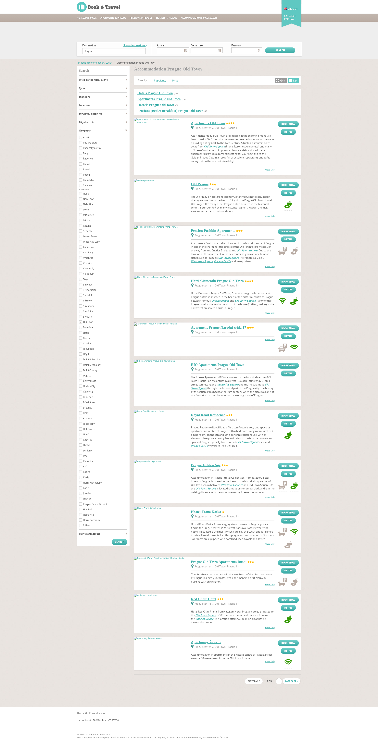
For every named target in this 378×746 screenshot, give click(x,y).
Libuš (86, 332)
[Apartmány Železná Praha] (160, 638)
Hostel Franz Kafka (206, 512)
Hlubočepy (89, 423)
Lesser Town (90, 236)
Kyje (85, 455)
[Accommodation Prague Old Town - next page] (279, 681)
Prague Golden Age (205, 465)
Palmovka (88, 180)
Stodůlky (87, 316)
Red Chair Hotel (203, 599)
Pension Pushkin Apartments (213, 231)
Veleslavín (88, 273)
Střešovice (88, 306)
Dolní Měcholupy (92, 364)
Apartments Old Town (208, 123)
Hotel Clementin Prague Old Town (217, 281)
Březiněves (89, 402)
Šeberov (87, 231)
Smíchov (87, 284)
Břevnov (87, 407)
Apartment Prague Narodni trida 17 (218, 327)
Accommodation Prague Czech (199, 17)
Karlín (86, 487)
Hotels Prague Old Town (155, 93)
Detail (288, 131)
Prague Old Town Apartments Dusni (218, 562)
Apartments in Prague (113, 17)
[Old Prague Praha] (160, 180)
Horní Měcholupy (92, 482)
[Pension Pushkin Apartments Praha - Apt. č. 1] (160, 227)
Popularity (160, 80)
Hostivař (87, 509)
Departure (197, 45)
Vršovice (87, 263)
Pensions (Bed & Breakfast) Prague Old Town (170, 111)
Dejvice (87, 375)
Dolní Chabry (90, 370)
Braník (86, 412)
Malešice (88, 327)
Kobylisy (87, 439)
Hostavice (88, 514)
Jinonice (87, 498)
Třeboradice (89, 289)
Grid (282, 80)
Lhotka (86, 445)
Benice (87, 338)
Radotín (87, 164)
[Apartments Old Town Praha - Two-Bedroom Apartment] (160, 122)
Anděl (86, 137)
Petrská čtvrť (90, 142)
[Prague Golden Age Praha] (160, 461)
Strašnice (88, 311)
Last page (291, 681)
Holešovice (89, 429)
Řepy (85, 153)
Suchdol (87, 295)
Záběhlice (88, 247)
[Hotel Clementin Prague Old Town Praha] (160, 277)
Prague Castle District (95, 504)
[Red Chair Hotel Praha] (160, 595)
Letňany (87, 450)
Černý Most (89, 380)
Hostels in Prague (166, 17)
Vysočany (88, 252)
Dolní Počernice (91, 359)
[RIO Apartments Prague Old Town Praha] (160, 361)
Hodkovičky (89, 386)
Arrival (160, 45)
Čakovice (88, 391)
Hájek (86, 354)
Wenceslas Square (202, 261)
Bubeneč (88, 396)
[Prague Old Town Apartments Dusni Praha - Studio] (160, 558)
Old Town (88, 321)
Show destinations (134, 45)
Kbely (86, 477)
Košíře (86, 471)
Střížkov (87, 300)
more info (269, 170)
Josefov (87, 493)
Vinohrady (88, 268)
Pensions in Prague (141, 17)
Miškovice (88, 214)
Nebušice (88, 204)
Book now (288, 124)
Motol (86, 209)
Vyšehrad (88, 257)
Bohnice (87, 418)
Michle (86, 220)
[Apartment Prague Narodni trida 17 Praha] (160, 323)
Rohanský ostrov (92, 147)
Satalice (87, 185)
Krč (85, 466)
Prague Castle (222, 261)
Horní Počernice (92, 520)
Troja (86, 279)
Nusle (86, 193)
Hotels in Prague (86, 17)
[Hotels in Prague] (99, 7)
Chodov (87, 343)
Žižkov (86, 525)
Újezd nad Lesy (91, 241)
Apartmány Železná (206, 642)
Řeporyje (88, 158)
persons (236, 45)
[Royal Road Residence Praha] (160, 411)
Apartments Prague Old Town (159, 99)
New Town (88, 198)
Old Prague (199, 184)
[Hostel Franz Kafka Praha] (160, 508)
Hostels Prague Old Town (155, 105)
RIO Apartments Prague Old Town (217, 365)
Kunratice (88, 461)
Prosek (87, 169)
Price (175, 80)
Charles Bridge (220, 300)
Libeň (86, 434)
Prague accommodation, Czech (95, 62)
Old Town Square (214, 146)
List (295, 80)
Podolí (86, 174)
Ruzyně (87, 225)
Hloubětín (88, 348)
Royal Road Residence (208, 415)
